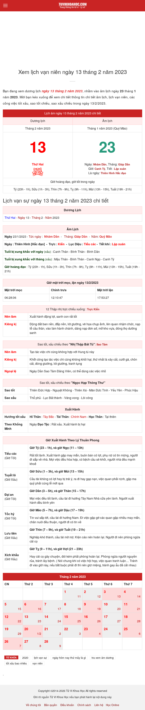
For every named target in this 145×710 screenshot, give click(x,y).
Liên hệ (98, 705)
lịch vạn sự (40, 658)
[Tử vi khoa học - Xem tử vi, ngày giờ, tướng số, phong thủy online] (72, 5)
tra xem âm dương (103, 658)
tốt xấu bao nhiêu (16, 663)
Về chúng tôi (33, 705)
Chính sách (84, 705)
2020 (25, 658)
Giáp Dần (80, 236)
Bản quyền (50, 705)
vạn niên (37, 663)
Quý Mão (105, 236)
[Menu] (5, 6)
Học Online (112, 705)
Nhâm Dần (51, 236)
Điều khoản (67, 705)
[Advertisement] (72, 37)
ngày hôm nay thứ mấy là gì (69, 658)
